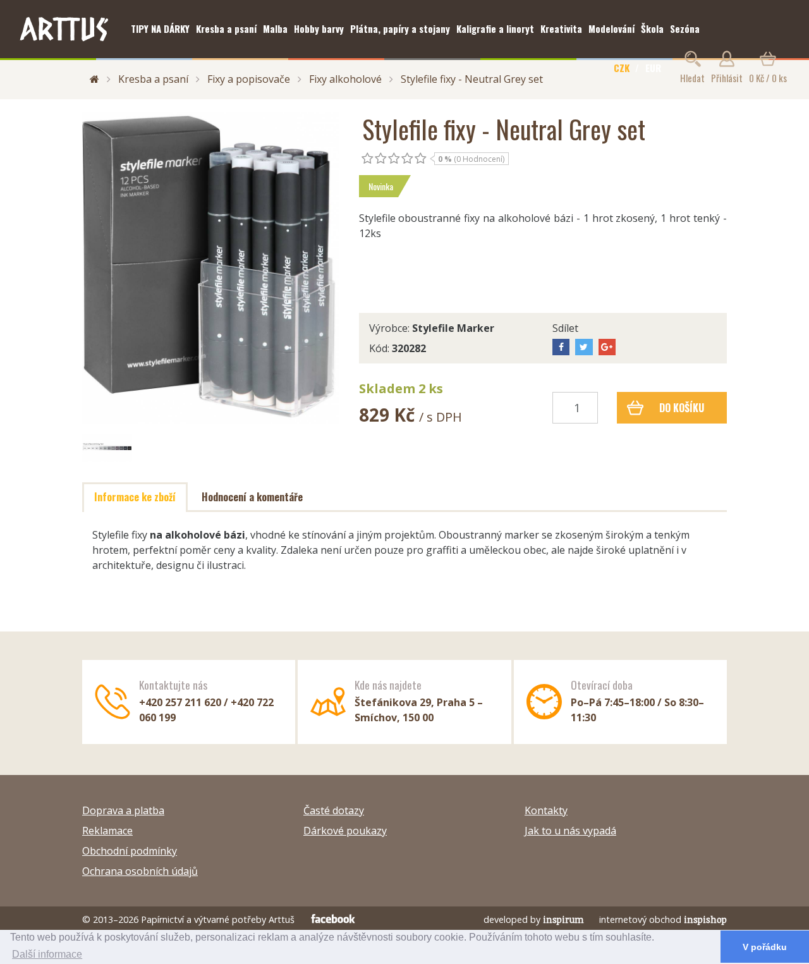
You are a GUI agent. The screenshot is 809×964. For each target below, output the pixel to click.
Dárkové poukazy (345, 831)
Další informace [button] (47, 954)
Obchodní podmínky (129, 851)
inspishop (705, 919)
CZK (622, 68)
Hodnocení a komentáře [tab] (252, 496)
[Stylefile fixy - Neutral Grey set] (211, 268)
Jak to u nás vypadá (570, 831)
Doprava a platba (123, 810)
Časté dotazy (333, 810)
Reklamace (107, 831)
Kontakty (546, 810)
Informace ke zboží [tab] (135, 496)
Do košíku (681, 407)
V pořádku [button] (765, 947)
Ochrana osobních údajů (140, 871)
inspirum (563, 919)
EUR (653, 68)
